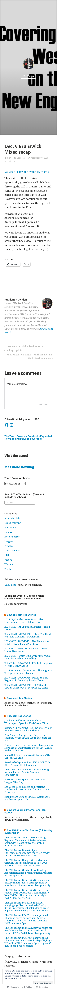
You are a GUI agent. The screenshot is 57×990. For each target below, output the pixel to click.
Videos (8, 559)
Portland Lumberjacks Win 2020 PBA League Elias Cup (24, 781)
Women (8, 564)
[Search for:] (19, 502)
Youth (7, 569)
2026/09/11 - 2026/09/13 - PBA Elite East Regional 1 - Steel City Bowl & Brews (26, 679)
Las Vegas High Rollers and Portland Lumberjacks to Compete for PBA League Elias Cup (27, 789)
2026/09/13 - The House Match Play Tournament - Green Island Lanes (23, 620)
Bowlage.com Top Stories (21, 614)
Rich (9, 158)
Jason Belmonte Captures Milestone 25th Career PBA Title (27, 756)
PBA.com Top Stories (19, 716)
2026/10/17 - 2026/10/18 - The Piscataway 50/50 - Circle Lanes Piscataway (26, 642)
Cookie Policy (15, 978)
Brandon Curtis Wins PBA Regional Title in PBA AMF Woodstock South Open (28, 729)
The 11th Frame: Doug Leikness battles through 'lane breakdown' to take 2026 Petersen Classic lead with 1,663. (25, 863)
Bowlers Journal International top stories (25, 811)
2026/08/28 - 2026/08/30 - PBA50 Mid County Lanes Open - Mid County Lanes (26, 686)
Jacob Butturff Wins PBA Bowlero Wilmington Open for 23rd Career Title (26, 722)
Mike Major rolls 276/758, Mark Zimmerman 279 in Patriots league (28, 356)
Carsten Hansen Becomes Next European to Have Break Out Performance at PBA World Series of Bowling (28, 748)
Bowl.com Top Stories (19, 698)
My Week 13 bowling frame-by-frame (26, 171)
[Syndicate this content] (5, 614)
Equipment (10, 527)
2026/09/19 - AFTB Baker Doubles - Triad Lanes (27, 628)
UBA (6, 555)
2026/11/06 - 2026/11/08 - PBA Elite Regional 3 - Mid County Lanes (28, 664)
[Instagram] (11, 425)
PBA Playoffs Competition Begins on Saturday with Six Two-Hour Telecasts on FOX (27, 738)
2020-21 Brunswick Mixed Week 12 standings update (23, 348)
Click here (10, 584)
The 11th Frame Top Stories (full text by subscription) (28, 831)
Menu (30, 76)
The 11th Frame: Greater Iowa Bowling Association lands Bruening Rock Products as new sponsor (28, 873)
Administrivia (12, 518)
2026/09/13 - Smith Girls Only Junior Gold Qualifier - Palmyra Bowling (27, 657)
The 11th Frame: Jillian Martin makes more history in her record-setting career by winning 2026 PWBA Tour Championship (28, 883)
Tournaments (12, 550)
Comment (43, 404)
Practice (9, 546)
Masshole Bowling (19, 467)
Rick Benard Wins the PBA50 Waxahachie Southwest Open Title (27, 798)
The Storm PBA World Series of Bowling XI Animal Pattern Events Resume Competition (28, 772)
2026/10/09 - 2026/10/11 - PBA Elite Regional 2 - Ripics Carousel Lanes (28, 671)
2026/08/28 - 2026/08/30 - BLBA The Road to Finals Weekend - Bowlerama (27, 635)
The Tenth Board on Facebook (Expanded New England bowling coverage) (28, 437)
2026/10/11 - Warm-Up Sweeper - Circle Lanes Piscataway (25, 650)
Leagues (21, 158)
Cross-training (12, 522)
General (8, 532)
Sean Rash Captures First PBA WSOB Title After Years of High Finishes (27, 763)
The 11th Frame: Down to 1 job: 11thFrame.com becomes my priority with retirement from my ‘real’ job (27, 853)
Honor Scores (12, 536)
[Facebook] (6, 425)
